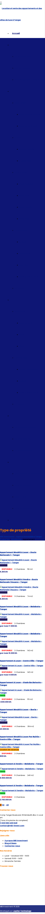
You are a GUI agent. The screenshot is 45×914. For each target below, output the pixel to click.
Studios (17, 137)
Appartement (20, 103)
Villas (21, 346)
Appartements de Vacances (27, 473)
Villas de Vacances (23, 485)
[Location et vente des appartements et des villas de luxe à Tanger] (22, 20)
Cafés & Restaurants (28, 276)
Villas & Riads (20, 172)
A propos (16, 45)
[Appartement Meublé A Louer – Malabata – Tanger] (22, 617)
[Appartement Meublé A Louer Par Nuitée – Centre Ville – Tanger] (22, 747)
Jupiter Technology (22, 911)
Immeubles (19, 288)
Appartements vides (28, 126)
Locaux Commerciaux (28, 369)
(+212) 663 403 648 (8, 823)
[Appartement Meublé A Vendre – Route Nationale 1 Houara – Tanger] (22, 590)
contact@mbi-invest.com (12, 825)
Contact (16, 520)
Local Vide (23, 265)
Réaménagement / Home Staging (29, 79)
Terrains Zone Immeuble (25, 427)
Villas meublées (26, 184)
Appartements (25, 323)
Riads (21, 334)
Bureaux (22, 242)
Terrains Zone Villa (22, 439)
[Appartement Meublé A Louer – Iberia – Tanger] (22, 720)
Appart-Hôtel (20, 497)
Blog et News (10, 843)
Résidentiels (19, 311)
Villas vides (24, 195)
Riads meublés (25, 207)
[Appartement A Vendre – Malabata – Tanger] (21, 769)
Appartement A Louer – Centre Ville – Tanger (21, 661)
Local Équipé (24, 253)
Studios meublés (26, 149)
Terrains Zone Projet (23, 450)
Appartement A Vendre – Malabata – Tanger (21, 764)
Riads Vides (24, 218)
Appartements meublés (29, 114)
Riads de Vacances (23, 508)
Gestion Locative (22, 68)
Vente (15, 299)
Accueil (16, 33)
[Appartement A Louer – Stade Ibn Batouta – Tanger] (22, 693)
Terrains (16, 415)
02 (3, 805)
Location (16, 91)
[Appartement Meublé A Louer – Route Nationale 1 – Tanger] (22, 562)
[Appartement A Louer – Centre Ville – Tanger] (21, 665)
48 (7, 805)
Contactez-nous (12, 846)
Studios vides (25, 161)
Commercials (20, 230)
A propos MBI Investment (16, 840)
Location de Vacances (23, 462)
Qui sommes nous (22, 56)
